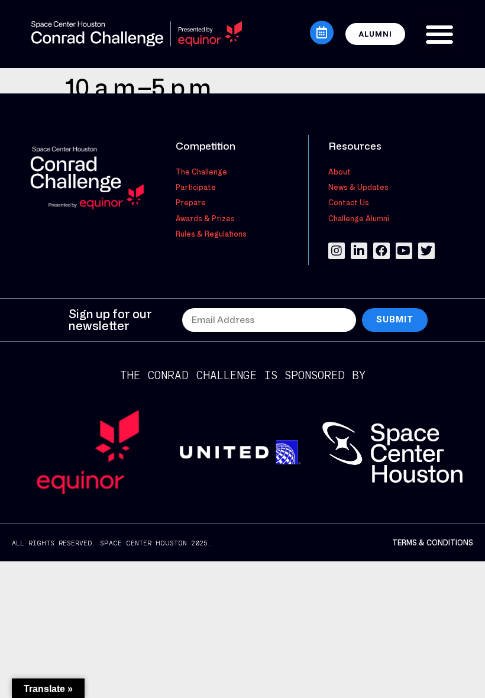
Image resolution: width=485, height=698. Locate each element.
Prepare (191, 202)
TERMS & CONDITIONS (432, 542)
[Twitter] (426, 251)
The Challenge (201, 171)
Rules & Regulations (211, 234)
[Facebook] (381, 251)
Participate (196, 187)
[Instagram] (336, 251)
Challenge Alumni (358, 218)
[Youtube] (404, 251)
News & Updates (358, 187)
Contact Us (348, 202)
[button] (439, 34)
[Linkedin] (359, 251)
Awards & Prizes (205, 218)
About (339, 171)
